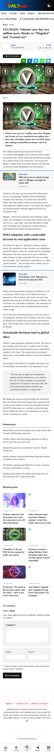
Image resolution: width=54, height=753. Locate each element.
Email (32, 652)
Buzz (4, 13)
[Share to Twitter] (36, 61)
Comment (11, 625)
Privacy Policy (40, 704)
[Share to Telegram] (48, 61)
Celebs (13, 13)
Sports (31, 13)
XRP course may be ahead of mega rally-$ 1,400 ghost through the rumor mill (34, 180)
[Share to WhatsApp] (42, 61)
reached (6, 155)
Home (5, 25)
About (9, 704)
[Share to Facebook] (30, 61)
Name (9, 652)
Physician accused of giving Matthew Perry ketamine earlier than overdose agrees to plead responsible (39, 555)
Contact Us (22, 704)
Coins (22, 13)
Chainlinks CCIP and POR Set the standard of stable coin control (13, 552)
